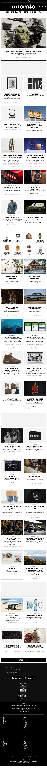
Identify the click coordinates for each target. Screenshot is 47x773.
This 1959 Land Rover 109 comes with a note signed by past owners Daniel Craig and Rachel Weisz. (34, 222)
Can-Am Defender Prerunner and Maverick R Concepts (35, 539)
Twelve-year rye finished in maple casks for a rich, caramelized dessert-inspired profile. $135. (35, 405)
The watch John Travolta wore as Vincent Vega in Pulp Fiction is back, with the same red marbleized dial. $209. (35, 192)
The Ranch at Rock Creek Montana (34, 277)
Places (36, 274)
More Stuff (23, 660)
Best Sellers (25, 722)
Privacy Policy (25, 746)
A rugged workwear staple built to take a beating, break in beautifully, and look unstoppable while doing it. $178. (12, 312)
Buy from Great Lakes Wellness (38, 651)
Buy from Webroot (35, 347)
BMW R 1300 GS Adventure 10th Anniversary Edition (23, 51)
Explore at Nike (12, 166)
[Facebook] (23, 712)
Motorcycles (25, 49)
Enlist (4, 745)
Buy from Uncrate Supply (38, 195)
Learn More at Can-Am (38, 545)
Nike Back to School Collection (12, 156)
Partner (33, 92)
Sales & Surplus (25, 726)
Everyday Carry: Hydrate (35, 616)
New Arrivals (25, 720)
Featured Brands (25, 724)
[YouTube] (21, 712)
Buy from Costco (12, 517)
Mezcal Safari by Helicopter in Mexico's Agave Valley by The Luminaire (35, 125)
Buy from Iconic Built (38, 315)
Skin (36, 444)
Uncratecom (16, 1)
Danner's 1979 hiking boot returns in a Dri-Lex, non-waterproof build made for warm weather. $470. (12, 373)
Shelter (26, 12)
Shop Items (35, 100)
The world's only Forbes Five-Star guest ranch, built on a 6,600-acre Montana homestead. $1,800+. (35, 281)
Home (11, 122)
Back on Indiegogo (15, 622)
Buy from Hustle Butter (35, 517)
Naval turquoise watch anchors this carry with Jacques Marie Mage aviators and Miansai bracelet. (35, 619)
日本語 (25, 736)
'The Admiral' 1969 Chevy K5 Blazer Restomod (35, 308)
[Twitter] (18, 712)
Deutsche (26, 735)
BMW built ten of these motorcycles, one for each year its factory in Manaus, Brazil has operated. (23, 54)
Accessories (13, 643)
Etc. (3, 723)
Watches (36, 185)
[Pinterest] (28, 712)
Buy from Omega (15, 283)
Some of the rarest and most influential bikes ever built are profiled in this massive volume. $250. (12, 481)
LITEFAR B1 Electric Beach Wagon (12, 616)
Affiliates (5, 744)
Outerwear (13, 305)
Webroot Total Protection (35, 337)
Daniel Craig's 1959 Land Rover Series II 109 (35, 218)
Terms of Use (25, 744)
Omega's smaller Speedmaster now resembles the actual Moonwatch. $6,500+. (12, 280)
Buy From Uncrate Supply (15, 102)
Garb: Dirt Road (12, 399)
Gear (7, 12)
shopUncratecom (24, 1)
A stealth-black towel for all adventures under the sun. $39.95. (12, 648)
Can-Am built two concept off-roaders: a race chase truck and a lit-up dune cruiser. (35, 542)
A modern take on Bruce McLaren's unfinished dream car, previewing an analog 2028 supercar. (12, 190)
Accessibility (26, 747)
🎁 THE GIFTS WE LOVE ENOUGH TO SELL (13, 15)
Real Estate (36, 566)
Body (35, 12)
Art (14, 92)
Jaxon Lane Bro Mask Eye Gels (35, 446)
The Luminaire (37, 122)
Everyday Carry (36, 613)
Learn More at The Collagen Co (34, 166)
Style (12, 12)
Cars (16, 12)
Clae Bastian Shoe (34, 477)
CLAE (37, 474)
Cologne (13, 536)
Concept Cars (13, 185)
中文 (24, 737)
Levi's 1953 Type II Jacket (12, 218)
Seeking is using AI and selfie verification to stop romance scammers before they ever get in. (12, 448)
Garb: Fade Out (34, 94)
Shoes (13, 366)
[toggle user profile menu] (42, 7)
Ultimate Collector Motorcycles (12, 477)
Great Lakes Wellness (37, 643)
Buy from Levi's (15, 224)
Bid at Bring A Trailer (38, 226)
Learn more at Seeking (15, 451)
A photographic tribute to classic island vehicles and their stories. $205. (12, 570)
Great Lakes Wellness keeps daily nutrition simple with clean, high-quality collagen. (35, 648)
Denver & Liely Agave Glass (12, 124)
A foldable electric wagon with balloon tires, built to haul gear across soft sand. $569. (12, 619)
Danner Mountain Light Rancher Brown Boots (12, 369)
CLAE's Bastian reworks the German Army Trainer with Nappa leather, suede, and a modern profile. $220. (35, 479)
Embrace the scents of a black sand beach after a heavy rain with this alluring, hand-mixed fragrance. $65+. (12, 543)
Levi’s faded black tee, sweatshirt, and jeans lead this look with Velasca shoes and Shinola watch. (35, 97)
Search (39, 6)
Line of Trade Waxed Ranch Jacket (12, 308)
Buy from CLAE (38, 483)
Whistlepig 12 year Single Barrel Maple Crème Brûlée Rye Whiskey (34, 400)
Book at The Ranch (38, 285)
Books (13, 474)
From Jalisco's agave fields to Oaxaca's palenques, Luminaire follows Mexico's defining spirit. (35, 130)
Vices (31, 12)
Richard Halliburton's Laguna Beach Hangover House (35, 569)
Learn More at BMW (26, 57)
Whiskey (36, 397)
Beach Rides (12, 568)
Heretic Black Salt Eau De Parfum (12, 539)
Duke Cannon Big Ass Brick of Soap (12, 507)
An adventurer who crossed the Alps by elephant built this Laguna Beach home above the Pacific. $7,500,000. (35, 573)
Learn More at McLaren (15, 194)
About (4, 742)
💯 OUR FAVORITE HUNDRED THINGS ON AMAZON (32, 15)
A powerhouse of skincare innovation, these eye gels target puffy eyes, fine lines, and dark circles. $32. (35, 449)
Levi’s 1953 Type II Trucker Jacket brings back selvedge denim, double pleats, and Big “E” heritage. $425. (12, 221)
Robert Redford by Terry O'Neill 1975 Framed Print (12, 95)
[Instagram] (26, 712)
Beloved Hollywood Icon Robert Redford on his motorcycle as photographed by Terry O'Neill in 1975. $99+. (12, 99)
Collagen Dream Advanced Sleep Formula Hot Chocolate (35, 156)
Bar (13, 122)
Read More (18, 57)
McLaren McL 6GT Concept (12, 188)
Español (25, 732)
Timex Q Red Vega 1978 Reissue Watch (34, 188)
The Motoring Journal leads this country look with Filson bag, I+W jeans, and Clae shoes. (12, 401)
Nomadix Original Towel (12, 646)
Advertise (5, 743)
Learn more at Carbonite (12, 347)
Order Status (4, 733)
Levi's (37, 92)
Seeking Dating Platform (12, 446)
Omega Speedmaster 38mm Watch (12, 277)
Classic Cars (36, 215)
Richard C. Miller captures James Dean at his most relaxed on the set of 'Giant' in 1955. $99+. (35, 372)
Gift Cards (25, 728)
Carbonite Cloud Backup (12, 337)
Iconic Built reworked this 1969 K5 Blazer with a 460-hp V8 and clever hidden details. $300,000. (35, 312)
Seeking (14, 444)
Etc (40, 12)
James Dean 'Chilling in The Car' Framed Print (35, 369)
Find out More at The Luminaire (38, 134)
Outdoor (13, 613)
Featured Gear (12, 154)
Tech (20, 12)
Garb (13, 397)
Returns (4, 737)
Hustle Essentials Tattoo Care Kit (34, 507)
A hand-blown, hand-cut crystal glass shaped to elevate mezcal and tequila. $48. (12, 126)
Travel (33, 274)
